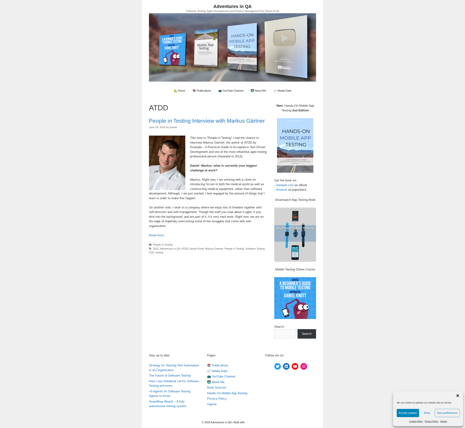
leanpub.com (285, 185)
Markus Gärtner (214, 248)
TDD (151, 252)
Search (279, 326)
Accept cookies (408, 412)
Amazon (281, 189)
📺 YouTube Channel (230, 90)
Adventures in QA (232, 6)
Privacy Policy (431, 421)
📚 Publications (202, 90)
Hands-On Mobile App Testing (227, 393)
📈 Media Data (282, 90)
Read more (156, 235)
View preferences (447, 412)
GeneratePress (254, 422)
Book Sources (216, 387)
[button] (458, 395)
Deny (427, 412)
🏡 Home (179, 90)
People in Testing (163, 244)
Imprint (443, 421)
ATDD (184, 248)
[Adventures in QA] (232, 47)
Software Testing (255, 248)
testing (159, 252)
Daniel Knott (197, 248)
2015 (156, 248)
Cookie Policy (416, 421)
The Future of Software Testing (170, 375)
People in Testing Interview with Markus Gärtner (207, 121)
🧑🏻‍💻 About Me (258, 90)
